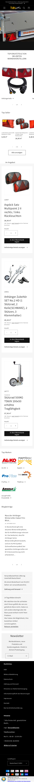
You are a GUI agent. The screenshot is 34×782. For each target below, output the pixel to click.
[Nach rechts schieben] (21, 105)
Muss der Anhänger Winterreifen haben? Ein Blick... (15, 518)
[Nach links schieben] (12, 105)
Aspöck (19, 468)
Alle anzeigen (17, 152)
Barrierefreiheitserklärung (13, 708)
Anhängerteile (7, 98)
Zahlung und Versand (12, 589)
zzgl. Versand (15, 223)
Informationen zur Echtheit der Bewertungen (19, 781)
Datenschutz (8, 679)
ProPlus (4, 482)
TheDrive (20, 482)
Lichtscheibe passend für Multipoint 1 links (8, 133)
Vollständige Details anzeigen (14, 247)
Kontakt (6, 703)
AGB (5, 670)
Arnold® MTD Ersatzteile (6, 497)
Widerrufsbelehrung (11, 674)
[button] (4, 8)
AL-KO (4, 468)
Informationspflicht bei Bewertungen (17, 694)
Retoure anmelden (11, 626)
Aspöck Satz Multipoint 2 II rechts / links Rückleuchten (21, 134)
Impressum (8, 698)
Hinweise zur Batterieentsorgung (15, 689)
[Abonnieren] (26, 655)
